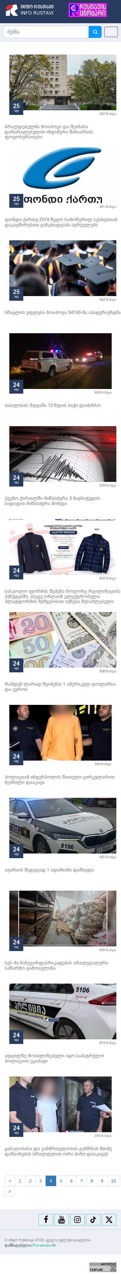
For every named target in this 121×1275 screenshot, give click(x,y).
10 (113, 1180)
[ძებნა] (94, 32)
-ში (44, 1245)
